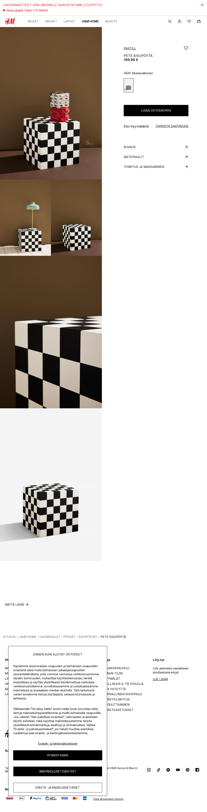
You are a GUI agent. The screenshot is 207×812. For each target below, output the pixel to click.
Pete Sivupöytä (113, 637)
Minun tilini (113, 673)
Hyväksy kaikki (57, 755)
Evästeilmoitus (117, 699)
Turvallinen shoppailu (123, 694)
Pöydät (69, 637)
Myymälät (112, 678)
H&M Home (90, 21)
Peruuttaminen (117, 704)
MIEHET (51, 21)
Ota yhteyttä (115, 689)
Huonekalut (50, 637)
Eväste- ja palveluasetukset (58, 787)
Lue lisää (160, 679)
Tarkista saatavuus (171, 126)
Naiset (33, 21)
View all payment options (108, 799)
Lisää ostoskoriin (156, 110)
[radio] (128, 85)
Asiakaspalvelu (116, 668)
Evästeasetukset (119, 710)
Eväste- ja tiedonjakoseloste (57, 743)
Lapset (69, 21)
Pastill (130, 48)
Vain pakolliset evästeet (57, 771)
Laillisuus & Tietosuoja (124, 684)
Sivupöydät (87, 637)
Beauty (111, 21)
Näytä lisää (14, 604)
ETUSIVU (9, 637)
